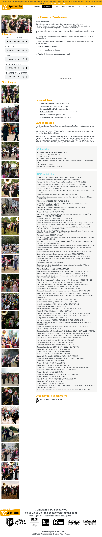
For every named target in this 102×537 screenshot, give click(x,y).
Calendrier (82, 6)
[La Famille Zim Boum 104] (10, 301)
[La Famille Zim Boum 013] (10, 339)
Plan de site (60, 532)
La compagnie (36, 6)
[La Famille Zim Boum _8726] (10, 226)
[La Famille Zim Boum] (10, 94)
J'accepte (61, 3)
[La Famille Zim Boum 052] (10, 377)
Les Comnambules (44, 534)
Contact (93, 6)
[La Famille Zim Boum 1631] (10, 113)
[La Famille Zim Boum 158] (10, 207)
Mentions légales (47, 532)
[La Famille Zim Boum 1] (10, 169)
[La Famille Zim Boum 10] (10, 415)
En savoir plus (51, 3)
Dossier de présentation (51, 399)
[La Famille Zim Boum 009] (10, 471)
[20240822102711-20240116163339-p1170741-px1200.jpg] (16, 32)
